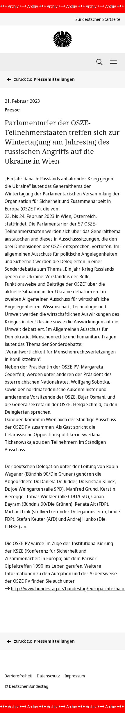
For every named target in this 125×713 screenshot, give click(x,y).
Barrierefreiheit (18, 676)
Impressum (75, 676)
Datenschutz (48, 676)
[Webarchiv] (62, 39)
